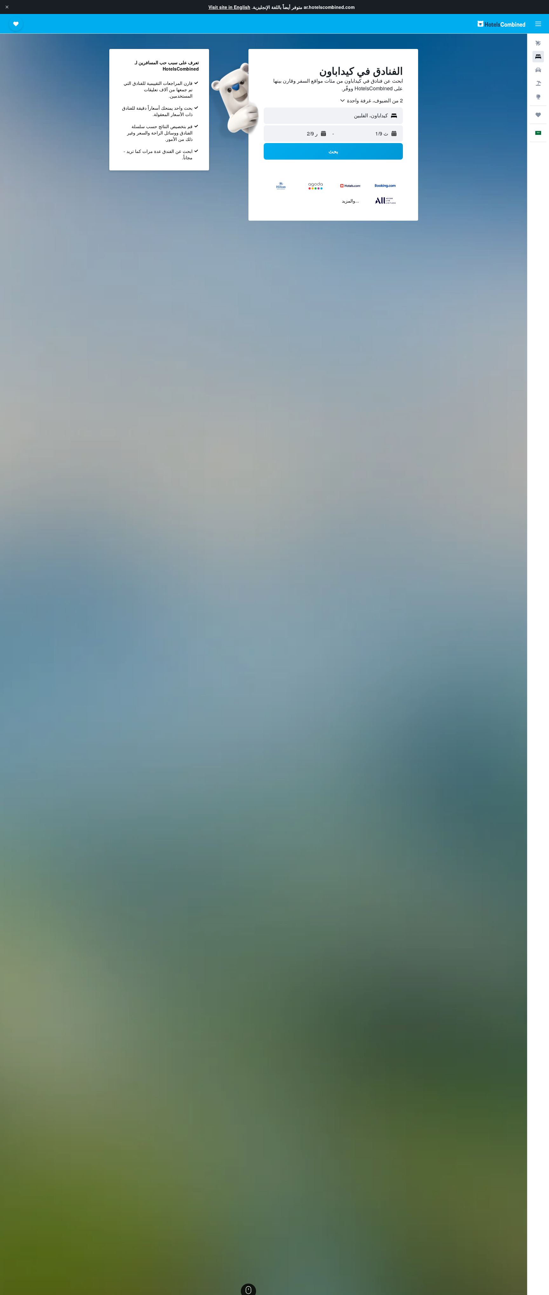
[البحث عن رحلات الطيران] (538, 43)
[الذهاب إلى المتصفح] (538, 96)
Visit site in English (229, 7)
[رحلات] (538, 114)
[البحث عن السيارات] (538, 70)
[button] (7, 7)
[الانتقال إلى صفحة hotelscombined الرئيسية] (501, 24)
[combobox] (371, 100)
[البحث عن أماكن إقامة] (538, 56)
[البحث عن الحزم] (538, 83)
